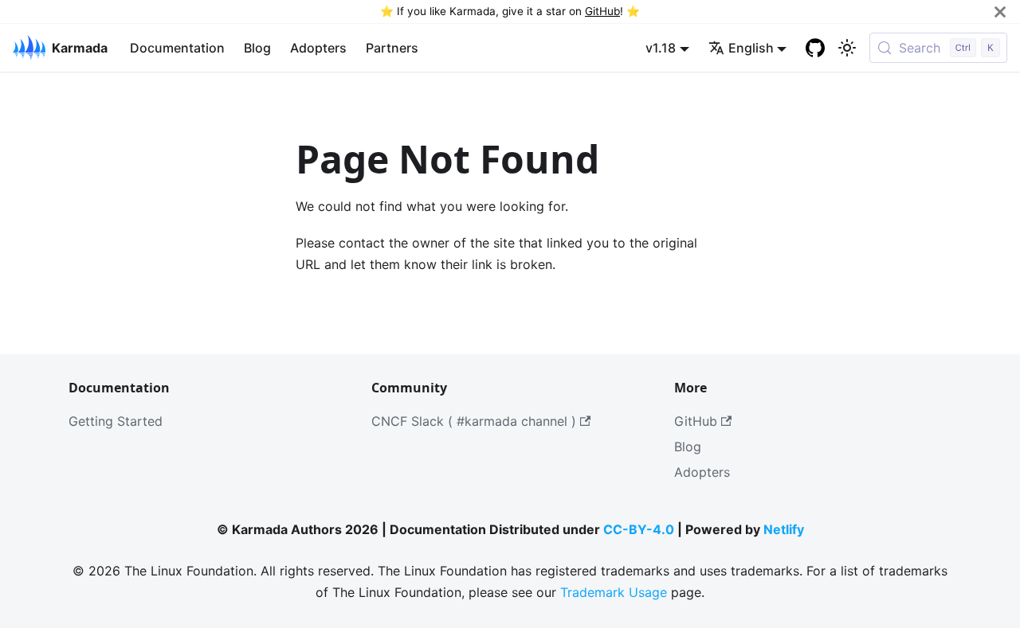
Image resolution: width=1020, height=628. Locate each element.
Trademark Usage (613, 592)
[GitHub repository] (815, 47)
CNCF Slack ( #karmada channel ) (473, 421)
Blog (257, 48)
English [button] (751, 48)
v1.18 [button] (660, 48)
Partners (392, 48)
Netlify (783, 529)
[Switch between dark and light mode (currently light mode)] (847, 47)
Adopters (318, 48)
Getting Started (116, 421)
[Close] (1000, 11)
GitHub (602, 11)
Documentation (177, 48)
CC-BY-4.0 (638, 529)
